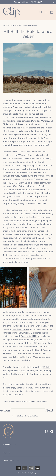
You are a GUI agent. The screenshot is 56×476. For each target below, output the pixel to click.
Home (5, 25)
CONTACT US (11, 460)
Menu (6, 452)
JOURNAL (11, 25)
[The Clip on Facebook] (51, 431)
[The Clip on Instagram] (46, 431)
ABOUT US (9, 445)
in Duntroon (16, 332)
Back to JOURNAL (27, 416)
